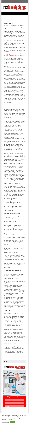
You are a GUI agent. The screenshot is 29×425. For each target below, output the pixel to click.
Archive (6, 403)
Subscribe (7, 406)
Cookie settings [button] (5, 422)
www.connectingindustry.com (12, 55)
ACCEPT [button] (12, 421)
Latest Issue (7, 399)
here (15, 326)
